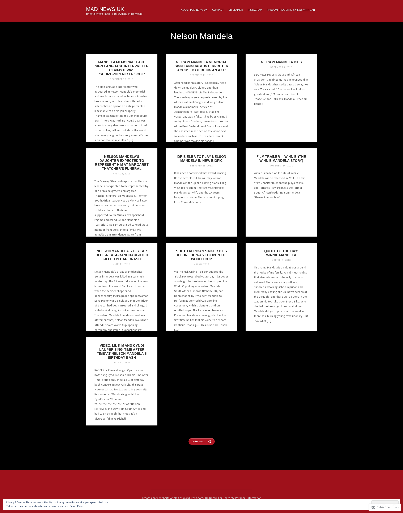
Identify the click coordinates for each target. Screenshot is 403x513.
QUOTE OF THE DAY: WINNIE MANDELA (281, 253)
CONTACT (218, 10)
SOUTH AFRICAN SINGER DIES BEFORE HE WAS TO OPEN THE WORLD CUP (201, 255)
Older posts (198, 441)
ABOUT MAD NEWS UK (194, 10)
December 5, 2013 (281, 67)
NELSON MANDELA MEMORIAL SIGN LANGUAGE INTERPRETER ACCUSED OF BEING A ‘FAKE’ (201, 66)
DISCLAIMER (236, 10)
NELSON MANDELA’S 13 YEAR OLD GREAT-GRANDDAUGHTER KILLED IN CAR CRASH (122, 255)
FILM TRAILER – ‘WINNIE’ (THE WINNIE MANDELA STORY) (281, 158)
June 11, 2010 (121, 264)
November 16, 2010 (281, 165)
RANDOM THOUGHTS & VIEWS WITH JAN (291, 10)
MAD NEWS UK (105, 9)
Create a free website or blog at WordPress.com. (173, 498)
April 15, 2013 (122, 173)
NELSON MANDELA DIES (281, 62)
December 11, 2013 (201, 75)
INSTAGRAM (255, 10)
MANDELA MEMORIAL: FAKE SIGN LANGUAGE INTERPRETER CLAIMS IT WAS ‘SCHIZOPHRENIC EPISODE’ (122, 68)
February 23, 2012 (201, 165)
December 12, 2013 (121, 79)
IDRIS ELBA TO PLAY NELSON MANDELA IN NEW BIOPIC (201, 158)
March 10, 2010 (281, 260)
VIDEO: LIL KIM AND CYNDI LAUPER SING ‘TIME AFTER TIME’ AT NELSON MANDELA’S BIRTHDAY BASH (122, 351)
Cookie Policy (77, 506)
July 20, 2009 (122, 362)
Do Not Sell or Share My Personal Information (233, 498)
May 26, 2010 (201, 264)
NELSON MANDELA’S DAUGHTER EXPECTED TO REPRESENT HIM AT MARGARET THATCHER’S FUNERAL (122, 162)
